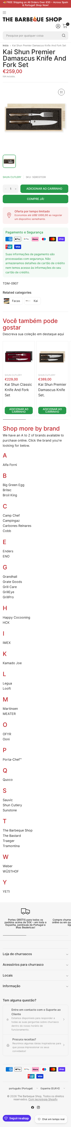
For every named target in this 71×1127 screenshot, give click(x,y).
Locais (8, 975)
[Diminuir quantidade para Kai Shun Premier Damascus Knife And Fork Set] (5, 189)
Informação (11, 986)
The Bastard (12, 836)
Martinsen (10, 709)
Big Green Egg (13, 485)
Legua (7, 683)
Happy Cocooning (16, 617)
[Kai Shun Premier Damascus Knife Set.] (52, 357)
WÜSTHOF (11, 871)
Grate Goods (12, 582)
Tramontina (11, 846)
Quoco (8, 780)
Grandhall (10, 577)
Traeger (9, 841)
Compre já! (35, 199)
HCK (6, 622)
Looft (7, 688)
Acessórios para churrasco (23, 964)
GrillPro (8, 597)
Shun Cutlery (12, 177)
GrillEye (8, 592)
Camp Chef (11, 515)
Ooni (6, 739)
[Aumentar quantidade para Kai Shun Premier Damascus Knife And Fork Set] (15, 189)
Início (6, 45)
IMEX (7, 643)
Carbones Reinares (17, 526)
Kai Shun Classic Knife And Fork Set (18, 389)
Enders (8, 551)
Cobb (7, 531)
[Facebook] (33, 1107)
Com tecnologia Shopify (43, 1099)
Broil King (10, 495)
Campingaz (11, 520)
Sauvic (8, 800)
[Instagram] (38, 1107)
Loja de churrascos (17, 954)
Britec (7, 490)
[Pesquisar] (63, 35)
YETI (6, 891)
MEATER (9, 714)
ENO (6, 556)
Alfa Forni (10, 465)
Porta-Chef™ (12, 759)
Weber (8, 866)
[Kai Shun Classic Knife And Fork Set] (19, 357)
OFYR (7, 734)
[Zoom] (61, 92)
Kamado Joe (12, 663)
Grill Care (10, 587)
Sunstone (10, 810)
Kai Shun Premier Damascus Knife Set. (52, 389)
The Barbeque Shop (18, 830)
